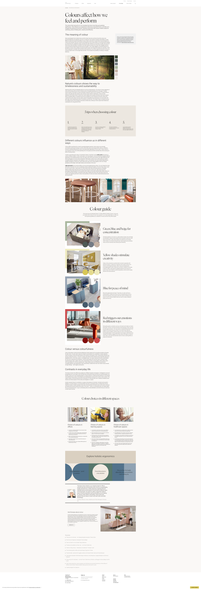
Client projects (113, 3)
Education (89, 3)
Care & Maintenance (115, 582)
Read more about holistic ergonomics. (128, 42)
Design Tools (115, 581)
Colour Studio (128, 3)
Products (76, 3)
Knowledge (121, 3)
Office (83, 3)
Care (95, 3)
